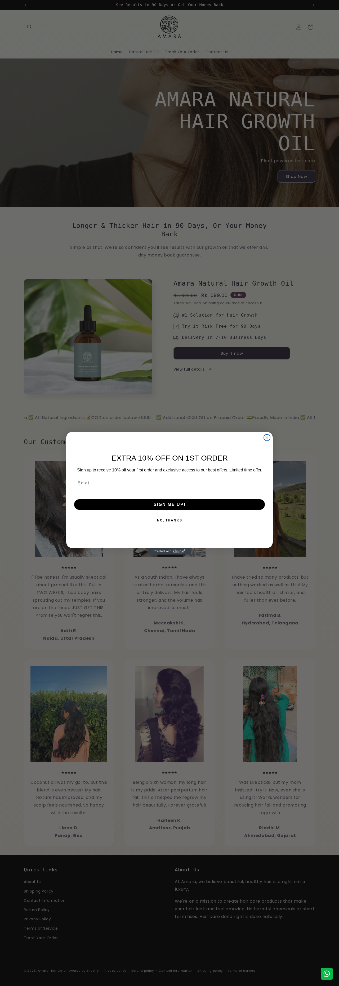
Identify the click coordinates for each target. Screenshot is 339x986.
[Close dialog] (267, 437)
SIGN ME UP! (170, 504)
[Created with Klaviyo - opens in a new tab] (169, 551)
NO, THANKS (169, 520)
